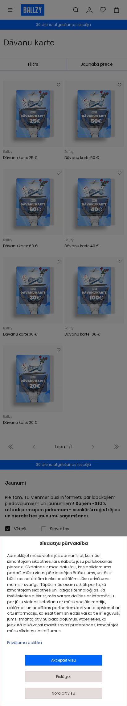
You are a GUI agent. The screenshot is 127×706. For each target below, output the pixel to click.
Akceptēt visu (63, 660)
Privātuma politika (24, 642)
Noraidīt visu (63, 693)
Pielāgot (63, 676)
